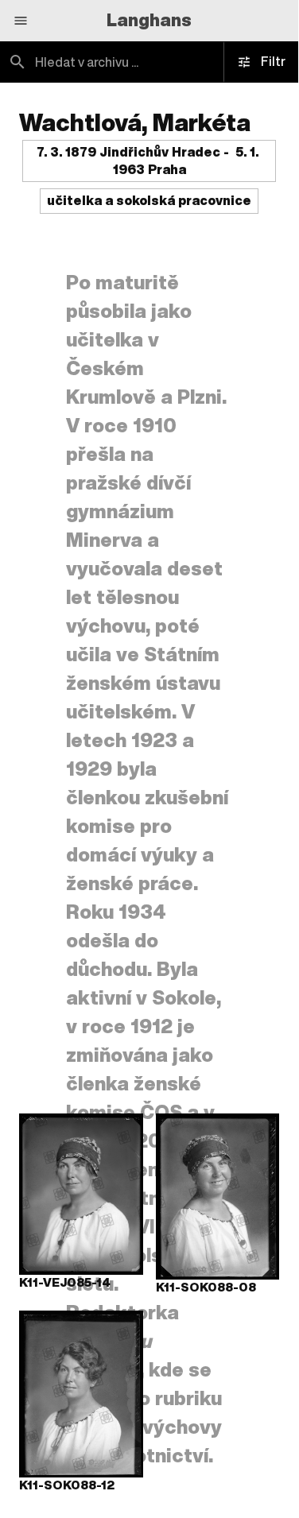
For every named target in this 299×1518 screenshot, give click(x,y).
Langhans (149, 20)
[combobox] (149, 62)
